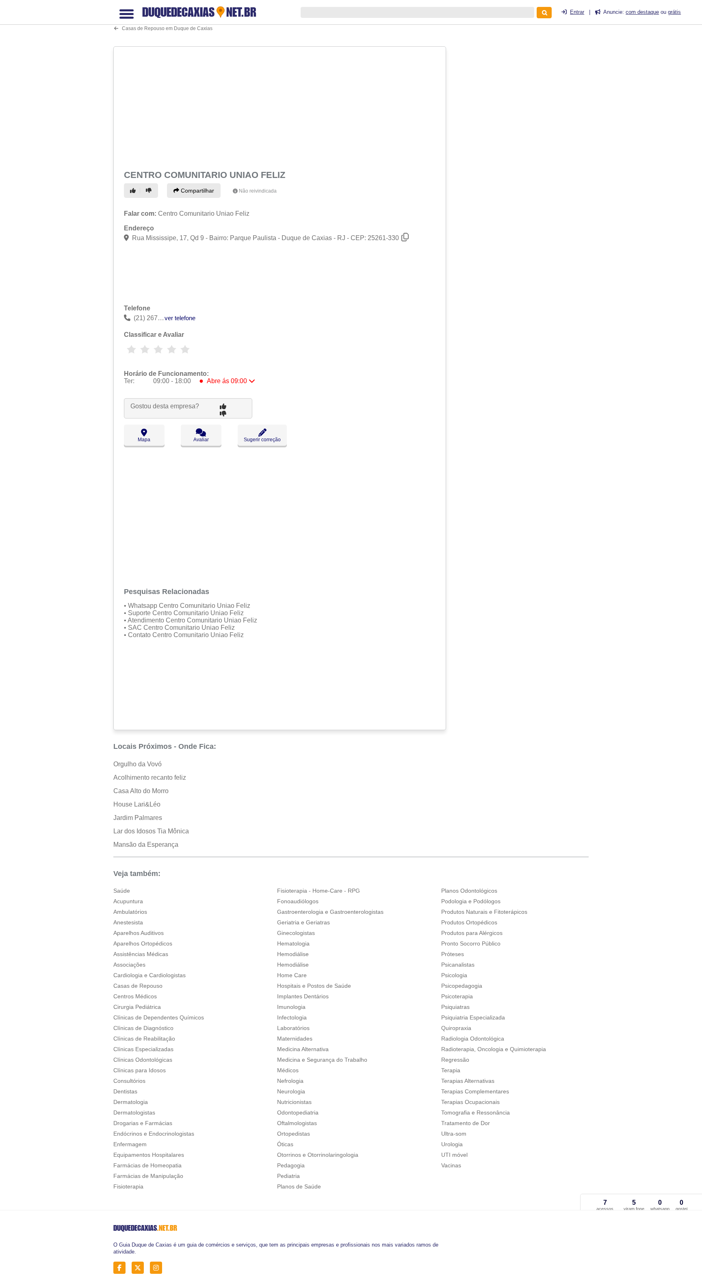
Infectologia (292, 1017)
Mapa (144, 439)
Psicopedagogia (461, 985)
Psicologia (454, 975)
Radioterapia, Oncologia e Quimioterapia (493, 1049)
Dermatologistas (134, 1112)
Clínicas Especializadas (143, 1049)
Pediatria (288, 1176)
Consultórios (129, 1081)
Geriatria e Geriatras (303, 922)
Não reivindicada (258, 191)
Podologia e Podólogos (470, 901)
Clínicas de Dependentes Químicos (158, 1017)
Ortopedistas (293, 1133)
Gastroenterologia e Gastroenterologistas (330, 912)
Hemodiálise (293, 954)
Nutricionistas (294, 1102)
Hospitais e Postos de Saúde (314, 985)
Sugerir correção (262, 439)
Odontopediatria (297, 1112)
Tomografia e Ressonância (475, 1112)
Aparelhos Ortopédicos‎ (142, 943)
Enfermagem (130, 1144)
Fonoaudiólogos (297, 901)
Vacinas (451, 1165)
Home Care (292, 975)
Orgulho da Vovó (137, 764)
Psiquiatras (455, 1007)
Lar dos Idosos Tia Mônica (151, 831)
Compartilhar (196, 190)
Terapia (450, 1070)
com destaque (642, 12)
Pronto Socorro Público (470, 943)
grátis (674, 12)
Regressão (455, 1059)
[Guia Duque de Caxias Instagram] (158, 1268)
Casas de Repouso (137, 985)
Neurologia (291, 1091)
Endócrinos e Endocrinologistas (153, 1133)
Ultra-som (453, 1133)
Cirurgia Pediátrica (137, 1007)
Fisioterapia (128, 1186)
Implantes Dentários (303, 996)
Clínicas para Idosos (139, 1070)
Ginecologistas (296, 933)
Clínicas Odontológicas (142, 1059)
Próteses (452, 954)
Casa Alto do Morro (141, 790)
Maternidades (294, 1038)
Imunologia (291, 1007)
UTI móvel (454, 1155)
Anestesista (128, 922)
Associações (129, 964)
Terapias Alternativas (467, 1081)
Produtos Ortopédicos (469, 922)
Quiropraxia (456, 1028)
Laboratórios (293, 1028)
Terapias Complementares (475, 1091)
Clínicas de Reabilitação (144, 1038)
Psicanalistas (457, 964)
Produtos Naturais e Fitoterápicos (484, 912)
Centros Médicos (135, 996)
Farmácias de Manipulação (148, 1176)
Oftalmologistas (297, 1123)
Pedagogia (291, 1165)
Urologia (452, 1144)
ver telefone (180, 317)
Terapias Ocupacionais (470, 1102)
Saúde (121, 890)
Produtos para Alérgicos (472, 933)
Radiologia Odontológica (472, 1038)
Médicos (288, 1070)
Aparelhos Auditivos (138, 933)
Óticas (285, 1144)
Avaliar (201, 439)
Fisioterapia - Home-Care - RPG (318, 890)
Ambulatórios (130, 912)
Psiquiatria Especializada (473, 1017)
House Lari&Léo (136, 804)
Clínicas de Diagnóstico (143, 1028)
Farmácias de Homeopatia (147, 1165)
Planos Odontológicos (469, 890)
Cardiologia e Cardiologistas (149, 975)
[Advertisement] (281, 106)
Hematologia (293, 943)
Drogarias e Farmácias (142, 1123)
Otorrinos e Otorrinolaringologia (317, 1155)
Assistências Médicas (140, 954)
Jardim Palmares (137, 817)
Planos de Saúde (299, 1186)
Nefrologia (290, 1081)
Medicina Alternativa (303, 1049)
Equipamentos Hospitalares (148, 1155)
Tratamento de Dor (465, 1123)
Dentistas (125, 1091)
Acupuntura (128, 901)
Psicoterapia (457, 996)
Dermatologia (130, 1102)
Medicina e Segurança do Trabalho (322, 1059)
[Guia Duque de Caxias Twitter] (140, 1268)
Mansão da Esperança (145, 844)
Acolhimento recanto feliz (149, 777)
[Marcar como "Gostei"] (134, 190)
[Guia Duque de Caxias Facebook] (121, 1268)
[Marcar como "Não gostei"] (150, 190)
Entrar (577, 12)
